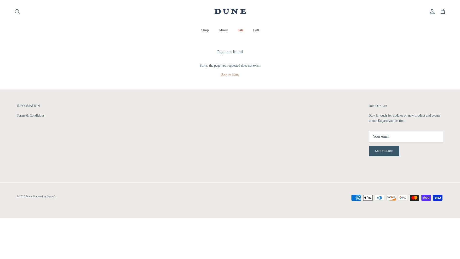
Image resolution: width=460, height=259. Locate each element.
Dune (29, 196)
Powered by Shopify (44, 196)
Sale (240, 30)
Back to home (230, 74)
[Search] (17, 11)
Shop (205, 30)
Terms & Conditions (30, 115)
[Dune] (230, 11)
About (223, 30)
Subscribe (384, 151)
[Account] (431, 11)
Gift (256, 30)
